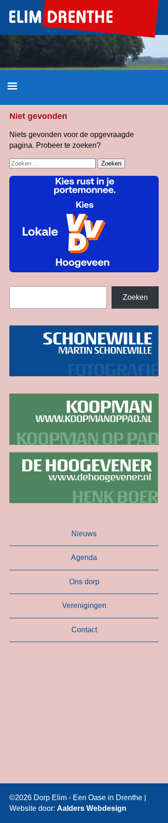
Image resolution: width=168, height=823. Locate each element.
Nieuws (84, 534)
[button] (84, 224)
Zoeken (135, 297)
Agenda (84, 557)
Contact (84, 630)
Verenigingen (84, 605)
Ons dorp (84, 582)
